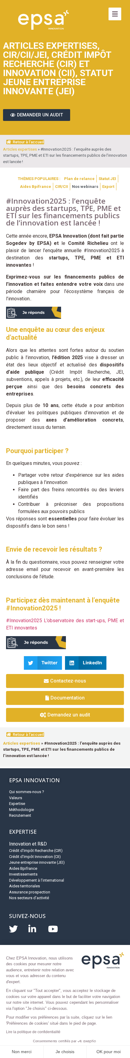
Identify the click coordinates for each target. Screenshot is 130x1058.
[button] (43, 663)
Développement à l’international (36, 880)
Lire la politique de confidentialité (33, 1032)
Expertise (17, 803)
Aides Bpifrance (23, 868)
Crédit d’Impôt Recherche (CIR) (36, 850)
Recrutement (20, 815)
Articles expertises (20, 149)
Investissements (23, 874)
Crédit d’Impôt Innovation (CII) (35, 856)
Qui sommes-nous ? (26, 791)
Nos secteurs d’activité (29, 898)
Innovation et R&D (28, 844)
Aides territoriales (24, 886)
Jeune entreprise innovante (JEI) (37, 862)
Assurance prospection (29, 892)
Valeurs (15, 798)
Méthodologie (21, 809)
